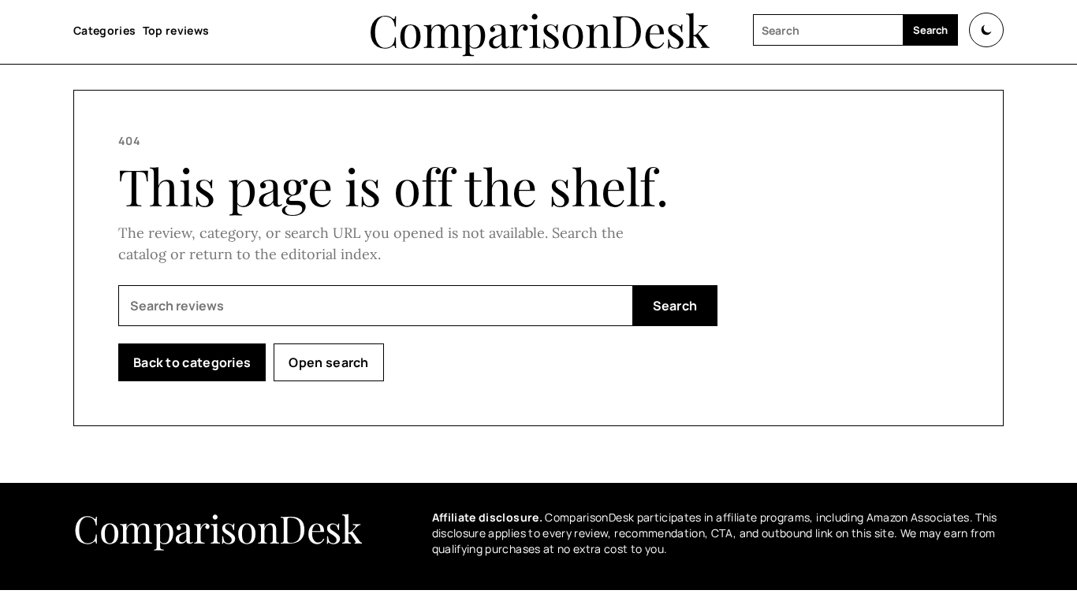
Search (930, 30)
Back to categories (192, 362)
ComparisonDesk (539, 30)
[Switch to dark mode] (986, 30)
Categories (104, 30)
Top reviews (176, 30)
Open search (328, 362)
